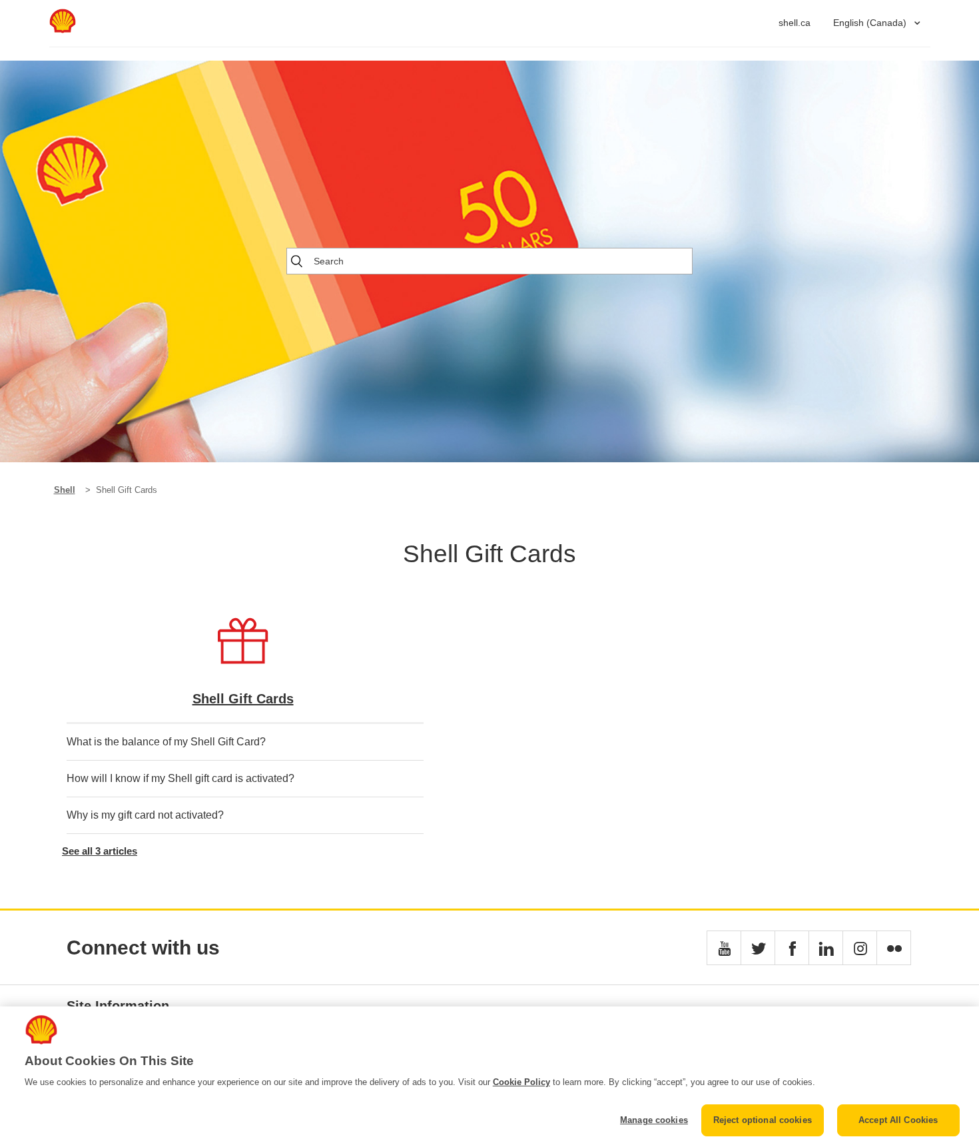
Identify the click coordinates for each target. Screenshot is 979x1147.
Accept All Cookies (898, 1120)
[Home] (62, 29)
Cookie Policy (521, 1082)
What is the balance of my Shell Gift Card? (166, 741)
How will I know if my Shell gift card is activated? (180, 778)
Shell (64, 490)
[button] (724, 948)
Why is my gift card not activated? (145, 815)
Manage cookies (654, 1120)
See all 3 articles (99, 851)
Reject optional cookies (762, 1120)
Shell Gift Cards (243, 698)
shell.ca (795, 22)
